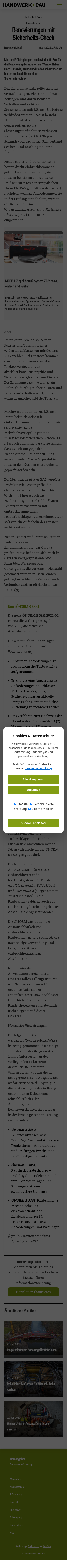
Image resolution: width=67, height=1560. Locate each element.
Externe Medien (42, 809)
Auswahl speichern (34, 823)
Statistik (22, 804)
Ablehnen (33, 789)
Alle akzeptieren (33, 779)
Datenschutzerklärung (38, 768)
